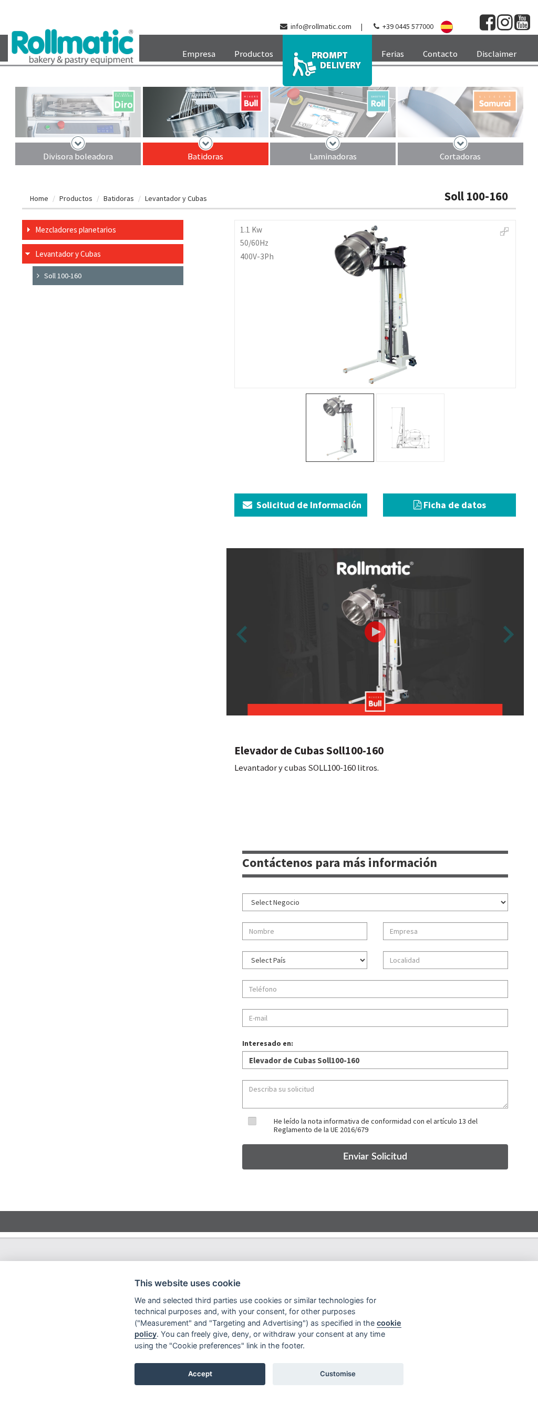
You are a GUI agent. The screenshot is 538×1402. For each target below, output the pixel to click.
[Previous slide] (243, 634)
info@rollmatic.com (321, 26)
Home (39, 198)
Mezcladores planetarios (75, 230)
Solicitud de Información (306, 505)
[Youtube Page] (522, 26)
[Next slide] (507, 634)
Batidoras (205, 156)
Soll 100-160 (60, 275)
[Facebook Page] (487, 26)
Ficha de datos (453, 505)
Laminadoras (333, 156)
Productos (75, 198)
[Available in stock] (327, 60)
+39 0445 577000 (407, 26)
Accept (200, 1373)
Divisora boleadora (78, 156)
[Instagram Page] (505, 26)
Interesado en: (267, 1043)
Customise (338, 1373)
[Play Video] (375, 631)
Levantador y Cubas (176, 198)
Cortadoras (460, 156)
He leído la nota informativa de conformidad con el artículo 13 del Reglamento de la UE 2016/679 (376, 1125)
